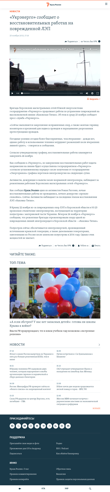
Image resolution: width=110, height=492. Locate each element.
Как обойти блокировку (67, 454)
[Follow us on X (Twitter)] (18, 426)
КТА (43, 489)
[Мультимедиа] (20, 488)
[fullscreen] (97, 93)
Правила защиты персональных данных (75, 479)
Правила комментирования (23, 474)
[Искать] (90, 488)
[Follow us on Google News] (37, 426)
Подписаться (16, 454)
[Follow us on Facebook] (12, 426)
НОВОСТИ (17, 345)
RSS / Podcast (62, 449)
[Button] (71, 41)
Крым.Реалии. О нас (19, 469)
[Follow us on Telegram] (43, 426)
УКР (66, 489)
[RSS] (55, 426)
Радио (59, 443)
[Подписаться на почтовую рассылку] (68, 426)
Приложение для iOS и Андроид (25, 449)
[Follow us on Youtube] (24, 426)
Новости (15, 11)
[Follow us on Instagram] (30, 426)
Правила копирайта (19, 479)
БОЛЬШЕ (96, 409)
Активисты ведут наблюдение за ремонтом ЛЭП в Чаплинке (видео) (50, 49)
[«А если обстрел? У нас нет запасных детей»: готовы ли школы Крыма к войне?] (55, 293)
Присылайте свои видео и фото (24, 443)
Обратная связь (63, 469)
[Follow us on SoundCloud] (49, 426)
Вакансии (61, 474)
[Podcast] (61, 426)
